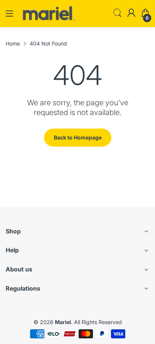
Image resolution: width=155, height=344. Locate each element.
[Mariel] (49, 20)
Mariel (63, 322)
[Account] (131, 13)
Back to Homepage (78, 137)
